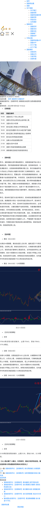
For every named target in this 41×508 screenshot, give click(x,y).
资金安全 (33, 20)
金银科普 (33, 59)
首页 (28, 1)
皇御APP (33, 43)
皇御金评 (33, 36)
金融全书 (33, 54)
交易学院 (33, 56)
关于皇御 (30, 8)
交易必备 (30, 38)
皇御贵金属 (30, 3)
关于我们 (33, 10)
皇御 (28, 6)
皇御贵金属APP (35, 40)
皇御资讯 (30, 24)
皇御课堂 (30, 49)
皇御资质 (33, 13)
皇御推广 (33, 33)
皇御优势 (33, 17)
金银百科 (33, 52)
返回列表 (3, 478)
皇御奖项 (33, 26)
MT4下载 (33, 45)
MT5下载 (33, 47)
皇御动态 (33, 31)
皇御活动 (33, 29)
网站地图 (20, 507)
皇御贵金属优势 (35, 15)
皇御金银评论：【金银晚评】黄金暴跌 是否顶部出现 (21, 482)
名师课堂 (33, 22)
